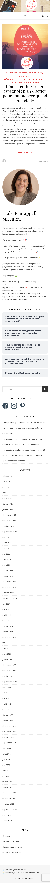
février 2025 (7, 570)
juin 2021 (6, 759)
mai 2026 (6, 487)
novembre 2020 (9, 798)
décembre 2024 (9, 581)
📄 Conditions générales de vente (14, 870)
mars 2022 (7, 709)
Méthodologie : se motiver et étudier (24, 79)
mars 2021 (7, 776)
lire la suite (25, 152)
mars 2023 (7, 654)
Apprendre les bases (16, 73)
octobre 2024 (8, 592)
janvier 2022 (7, 720)
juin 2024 (6, 604)
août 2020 (6, 815)
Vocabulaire (32, 83)
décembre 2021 (9, 726)
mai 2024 (6, 609)
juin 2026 (6, 481)
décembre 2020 (9, 793)
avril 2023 (6, 648)
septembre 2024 (9, 598)
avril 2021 (6, 770)
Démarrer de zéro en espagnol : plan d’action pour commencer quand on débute (25, 93)
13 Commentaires (41, 161)
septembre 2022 (9, 681)
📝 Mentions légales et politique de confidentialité (20, 873)
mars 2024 (7, 620)
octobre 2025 (8, 526)
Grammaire (24, 76)
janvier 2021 (7, 787)
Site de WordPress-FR (11, 852)
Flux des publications (11, 841)
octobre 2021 (8, 737)
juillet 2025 (7, 542)
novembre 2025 (9, 520)
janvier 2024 (7, 631)
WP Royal (31, 878)
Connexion (6, 836)
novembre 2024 (9, 587)
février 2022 (7, 715)
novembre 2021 (9, 731)
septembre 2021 (9, 743)
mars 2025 (7, 565)
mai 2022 (6, 698)
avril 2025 (6, 559)
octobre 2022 (8, 676)
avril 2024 (6, 615)
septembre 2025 (9, 531)
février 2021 (7, 781)
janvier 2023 (7, 659)
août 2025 (6, 537)
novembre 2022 (9, 670)
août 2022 (6, 687)
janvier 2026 (7, 509)
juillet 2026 (7, 476)
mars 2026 (7, 498)
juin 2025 (6, 548)
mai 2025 (6, 554)
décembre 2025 (9, 515)
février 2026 (7, 504)
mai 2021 (6, 765)
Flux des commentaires (12, 847)
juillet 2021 (7, 754)
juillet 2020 (7, 820)
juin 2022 (6, 693)
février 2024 (7, 626)
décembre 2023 (9, 637)
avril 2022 (6, 704)
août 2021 (6, 748)
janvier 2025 (7, 576)
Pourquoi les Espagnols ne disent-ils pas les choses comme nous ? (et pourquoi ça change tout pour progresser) (24, 427)
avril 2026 (6, 492)
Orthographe (18, 83)
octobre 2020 (8, 804)
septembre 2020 (9, 809)
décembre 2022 (9, 665)
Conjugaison (35, 73)
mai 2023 (6, 643)
